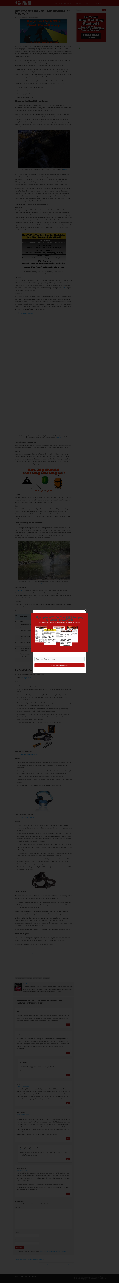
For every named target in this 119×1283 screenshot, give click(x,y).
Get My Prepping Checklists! (59, 665)
